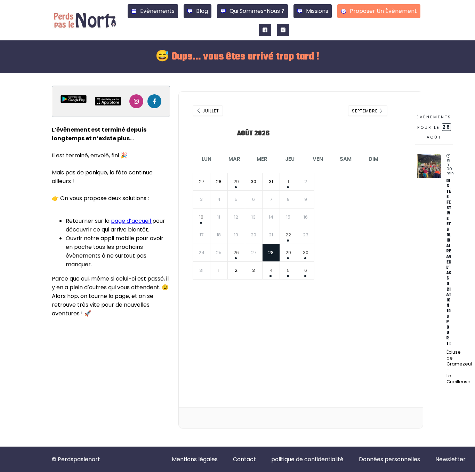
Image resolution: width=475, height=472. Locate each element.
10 (201, 217)
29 (236, 181)
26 (236, 252)
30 (305, 252)
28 (271, 252)
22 (288, 234)
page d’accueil (131, 221)
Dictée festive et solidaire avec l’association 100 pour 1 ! (448, 262)
